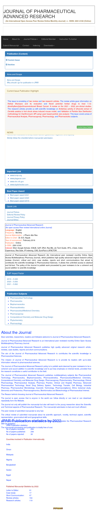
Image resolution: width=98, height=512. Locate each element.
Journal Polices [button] (30, 39)
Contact (26, 45)
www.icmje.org (16, 175)
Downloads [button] (48, 45)
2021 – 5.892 (12, 284)
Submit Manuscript (11, 45)
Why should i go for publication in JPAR (23, 82)
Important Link (14, 171)
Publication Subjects (17, 293)
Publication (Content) (17, 53)
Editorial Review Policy (16, 214)
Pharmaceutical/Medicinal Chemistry (25, 310)
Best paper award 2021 (19, 195)
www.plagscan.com (18, 178)
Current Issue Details (85, 127)
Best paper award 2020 (19, 198)
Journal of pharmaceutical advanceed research (33, 508)
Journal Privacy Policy (16, 217)
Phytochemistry (16, 320)
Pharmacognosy (16, 313)
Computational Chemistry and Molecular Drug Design (31, 317)
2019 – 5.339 (12, 279)
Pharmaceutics (16, 301)
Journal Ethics (12, 219)
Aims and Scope (13, 80)
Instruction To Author (68, 39)
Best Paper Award (15, 191)
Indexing (36, 45)
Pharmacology (16, 323)
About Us (16, 39)
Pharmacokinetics (17, 307)
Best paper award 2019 (19, 201)
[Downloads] (7, 60)
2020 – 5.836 (12, 281)
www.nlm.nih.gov (17, 181)
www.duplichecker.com (19, 184)
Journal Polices (13, 212)
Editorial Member (48, 39)
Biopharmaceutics (17, 304)
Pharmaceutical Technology (21, 298)
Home (5, 39)
